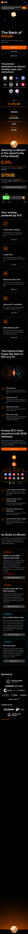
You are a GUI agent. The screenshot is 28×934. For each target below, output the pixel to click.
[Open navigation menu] (25, 2)
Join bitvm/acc (13, 661)
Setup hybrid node (13, 634)
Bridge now (14, 289)
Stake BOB (14, 51)
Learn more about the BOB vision (14, 187)
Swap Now (14, 47)
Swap (24, 7)
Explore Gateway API (13, 606)
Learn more (14, 312)
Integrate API (14, 337)
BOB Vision (14, 56)
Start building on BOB (13, 577)
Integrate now (14, 449)
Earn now (14, 264)
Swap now (14, 239)
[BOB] (4, 2)
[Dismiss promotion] (27, 6)
